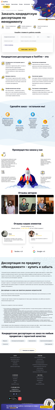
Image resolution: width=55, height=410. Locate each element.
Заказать (8, 4)
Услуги (2, 4)
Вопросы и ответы (40, 361)
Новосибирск (40, 378)
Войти (7, 6)
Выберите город (15, 384)
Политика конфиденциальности (39, 364)
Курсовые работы (15, 361)
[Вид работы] (11, 37)
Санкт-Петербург (40, 376)
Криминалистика (32, 340)
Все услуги (15, 364)
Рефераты (15, 362)
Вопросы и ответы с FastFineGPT (40, 371)
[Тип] (49, 37)
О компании (15, 376)
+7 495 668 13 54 (49, 4)
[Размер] (41, 37)
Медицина (5, 340)
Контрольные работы (15, 357)
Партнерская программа (39, 357)
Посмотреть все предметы (28, 350)
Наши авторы (14, 4)
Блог (15, 382)
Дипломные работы (15, 359)
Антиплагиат (27, 4)
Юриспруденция (48, 344)
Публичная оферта (40, 362)
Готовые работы (40, 370)
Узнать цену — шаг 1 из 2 (27, 49)
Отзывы (21, 4)
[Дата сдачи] (11, 41)
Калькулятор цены (46, 406)
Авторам (15, 380)
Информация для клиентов (40, 366)
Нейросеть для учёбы (15, 366)
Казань (39, 382)
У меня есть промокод (9, 45)
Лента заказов (40, 368)
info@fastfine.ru (15, 389)
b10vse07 (13, 408)
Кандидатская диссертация (11, 10)
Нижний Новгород (40, 384)
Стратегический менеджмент (46, 340)
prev (22, 247)
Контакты (33, 4)
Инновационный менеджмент (18, 340)
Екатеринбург (40, 380)
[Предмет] (27, 37)
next (32, 247)
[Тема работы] (36, 41)
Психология (5, 344)
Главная (2, 10)
